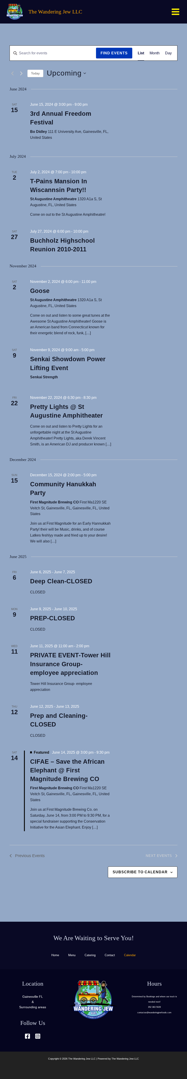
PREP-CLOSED (52, 618)
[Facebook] (27, 1036)
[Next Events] (21, 73)
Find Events (114, 53)
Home (55, 955)
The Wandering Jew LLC (55, 12)
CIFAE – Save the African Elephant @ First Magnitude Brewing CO (67, 770)
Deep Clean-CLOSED (61, 581)
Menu (71, 955)
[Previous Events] (12, 73)
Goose (39, 290)
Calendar (130, 955)
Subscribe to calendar (140, 872)
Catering (90, 955)
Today (35, 73)
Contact (110, 955)
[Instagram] (38, 1036)
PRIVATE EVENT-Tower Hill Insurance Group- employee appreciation (70, 664)
